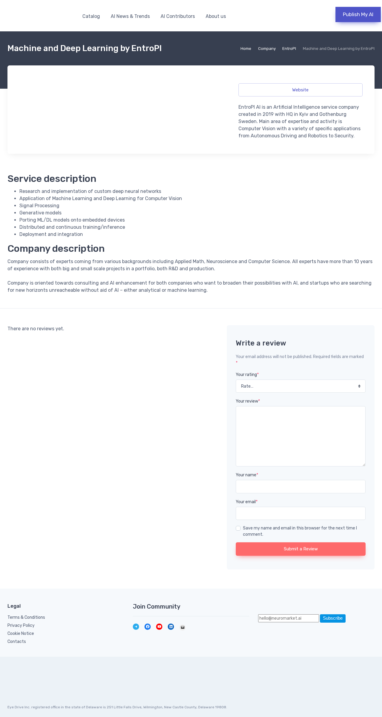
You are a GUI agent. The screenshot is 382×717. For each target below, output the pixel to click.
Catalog (91, 16)
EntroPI (289, 48)
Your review (248, 401)
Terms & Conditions (26, 617)
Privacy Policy (21, 625)
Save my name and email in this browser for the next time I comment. (300, 531)
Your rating (247, 374)
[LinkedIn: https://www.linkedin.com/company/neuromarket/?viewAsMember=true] (171, 627)
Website (300, 90)
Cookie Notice (20, 633)
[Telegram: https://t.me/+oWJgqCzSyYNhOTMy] (136, 627)
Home (246, 48)
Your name (247, 475)
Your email (247, 501)
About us (216, 16)
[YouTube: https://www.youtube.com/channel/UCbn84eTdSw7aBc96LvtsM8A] (159, 627)
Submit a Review (301, 549)
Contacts (16, 641)
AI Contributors (178, 16)
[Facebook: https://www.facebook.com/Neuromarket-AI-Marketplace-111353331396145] (147, 627)
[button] (310, 16)
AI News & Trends (130, 16)
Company (267, 48)
